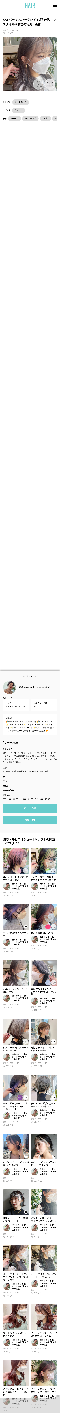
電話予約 (30, 821)
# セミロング (20, 102)
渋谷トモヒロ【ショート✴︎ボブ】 (35, 689)
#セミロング (30, 118)
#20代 (45, 118)
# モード (18, 110)
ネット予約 (30, 810)
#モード (14, 118)
